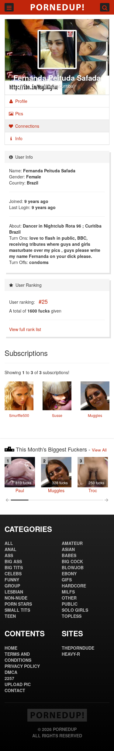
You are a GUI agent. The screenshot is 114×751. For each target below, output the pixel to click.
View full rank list (25, 329)
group (12, 586)
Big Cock (72, 561)
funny (12, 580)
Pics (18, 113)
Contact (15, 690)
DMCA (11, 672)
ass (9, 555)
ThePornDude (78, 648)
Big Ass (13, 561)
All (9, 543)
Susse (57, 415)
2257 (9, 678)
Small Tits (17, 610)
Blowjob (73, 567)
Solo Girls (75, 610)
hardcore (74, 586)
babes (69, 555)
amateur (72, 543)
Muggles (95, 415)
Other (69, 598)
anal (10, 549)
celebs (13, 573)
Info (18, 138)
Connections (26, 126)
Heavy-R (71, 654)
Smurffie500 (19, 415)
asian (68, 549)
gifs (67, 580)
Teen (10, 616)
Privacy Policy (22, 666)
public (70, 604)
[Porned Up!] (57, 7)
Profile (20, 101)
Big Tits (14, 567)
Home (11, 648)
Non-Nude (16, 598)
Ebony (69, 573)
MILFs (68, 592)
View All (99, 450)
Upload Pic (18, 684)
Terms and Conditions (18, 657)
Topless (71, 616)
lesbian (14, 592)
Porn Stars (18, 604)
